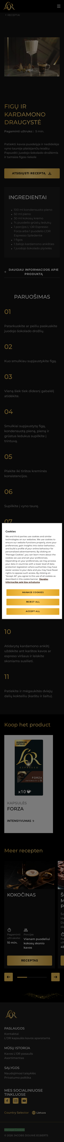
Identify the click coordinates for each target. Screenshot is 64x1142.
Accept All (33, 611)
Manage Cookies (33, 592)
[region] (32, 571)
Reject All (33, 602)
